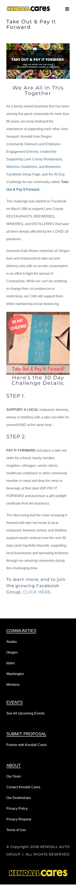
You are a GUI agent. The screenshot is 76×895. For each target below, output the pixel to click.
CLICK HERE (37, 591)
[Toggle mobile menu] (67, 9)
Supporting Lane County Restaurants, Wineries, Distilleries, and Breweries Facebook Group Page (34, 166)
